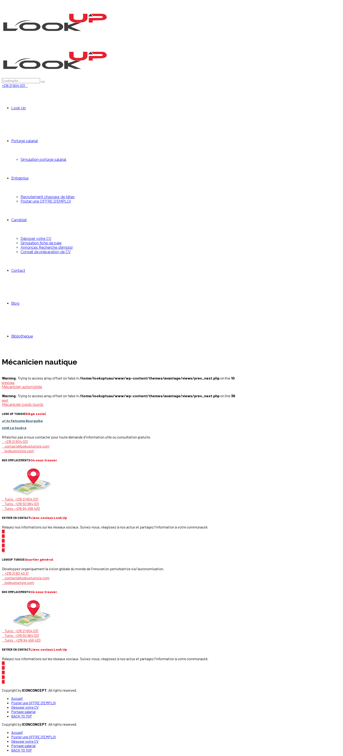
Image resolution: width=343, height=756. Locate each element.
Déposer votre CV (36, 238)
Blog (15, 303)
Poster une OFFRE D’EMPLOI (46, 201)
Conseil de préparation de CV (46, 252)
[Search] (43, 82)
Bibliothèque (22, 336)
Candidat (19, 220)
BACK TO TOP (21, 716)
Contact (18, 270)
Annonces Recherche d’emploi (47, 247)
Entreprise (19, 178)
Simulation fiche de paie (41, 243)
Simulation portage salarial (43, 159)
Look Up (18, 108)
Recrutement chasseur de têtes (48, 197)
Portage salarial (24, 141)
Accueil (17, 698)
